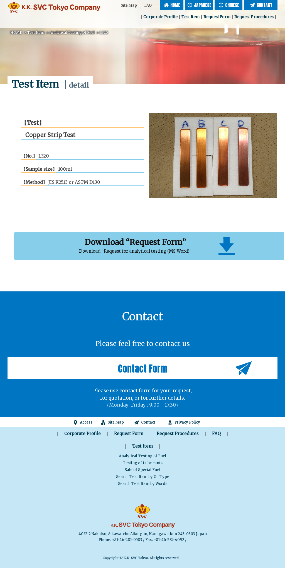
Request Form (216, 16)
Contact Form (142, 369)
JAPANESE (202, 5)
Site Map (129, 5)
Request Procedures (254, 16)
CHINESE (232, 5)
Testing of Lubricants (143, 463)
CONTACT (264, 5)
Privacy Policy (187, 422)
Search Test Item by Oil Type (142, 476)
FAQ (148, 5)
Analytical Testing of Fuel (142, 456)
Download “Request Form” (135, 245)
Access (86, 422)
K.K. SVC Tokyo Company (55, 7)
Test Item (190, 16)
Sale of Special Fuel (142, 469)
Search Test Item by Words (142, 483)
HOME (175, 5)
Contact (148, 422)
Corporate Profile (160, 16)
